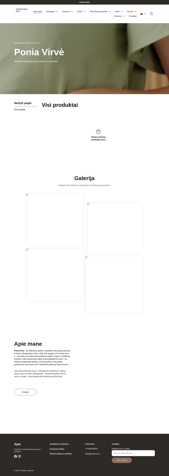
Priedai (130, 12)
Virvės (79, 12)
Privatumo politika (57, 449)
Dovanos (118, 16)
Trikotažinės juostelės (98, 12)
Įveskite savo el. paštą (121, 449)
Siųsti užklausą (121, 460)
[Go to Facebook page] (15, 456)
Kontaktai (133, 16)
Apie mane (37, 12)
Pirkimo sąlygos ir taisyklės (61, 454)
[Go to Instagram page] (19, 456)
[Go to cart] (151, 14)
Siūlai (117, 12)
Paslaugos (50, 12)
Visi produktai (19, 109)
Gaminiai (66, 12)
